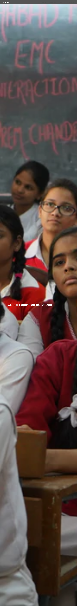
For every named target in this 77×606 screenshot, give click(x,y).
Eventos (66, 2)
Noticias (60, 2)
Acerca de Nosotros (41, 2)
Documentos (72, 2)
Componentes (52, 2)
